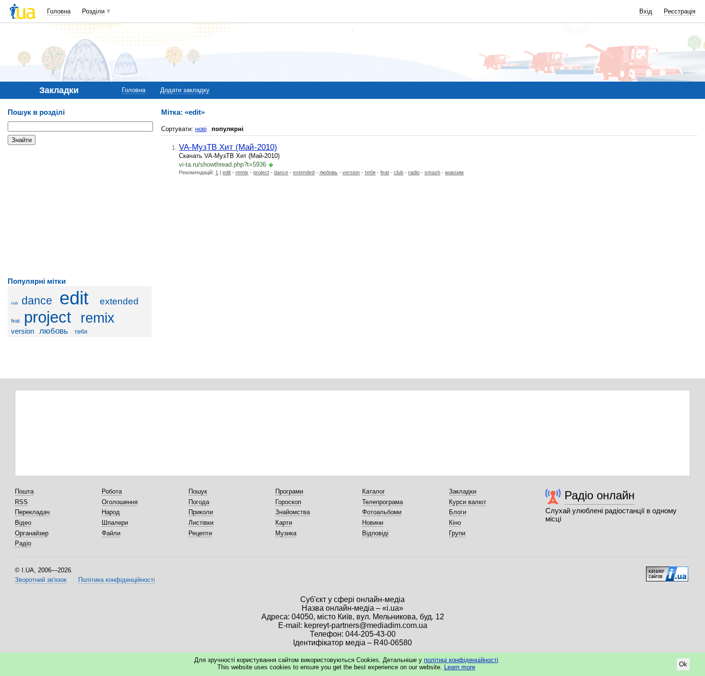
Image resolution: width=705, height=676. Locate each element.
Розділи (93, 11)
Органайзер (31, 533)
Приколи (200, 512)
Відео (23, 522)
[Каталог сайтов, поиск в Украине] (667, 570)
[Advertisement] (80, 211)
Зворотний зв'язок (41, 579)
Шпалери (115, 522)
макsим (454, 172)
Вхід (645, 11)
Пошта (24, 491)
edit (74, 298)
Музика (285, 533)
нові (201, 129)
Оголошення (120, 502)
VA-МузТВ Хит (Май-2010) (228, 147)
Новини (372, 522)
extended (119, 301)
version (22, 331)
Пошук (197, 491)
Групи (457, 533)
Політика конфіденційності (116, 579)
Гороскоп (288, 502)
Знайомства (292, 512)
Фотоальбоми (381, 512)
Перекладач (32, 512)
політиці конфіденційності (461, 660)
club (14, 303)
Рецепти (200, 533)
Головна (58, 11)
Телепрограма (382, 502)
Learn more (459, 667)
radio (414, 172)
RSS (21, 502)
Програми (289, 491)
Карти (283, 522)
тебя (80, 331)
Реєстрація (679, 11)
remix (98, 318)
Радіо (23, 543)
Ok (683, 664)
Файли (111, 533)
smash (432, 172)
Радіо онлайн (599, 495)
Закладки (462, 491)
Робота (112, 491)
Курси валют (467, 502)
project (47, 317)
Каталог (373, 491)
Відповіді (375, 533)
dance (37, 300)
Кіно (455, 522)
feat (15, 321)
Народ (111, 512)
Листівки (200, 522)
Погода (198, 502)
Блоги (457, 512)
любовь (53, 331)
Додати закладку (185, 90)
